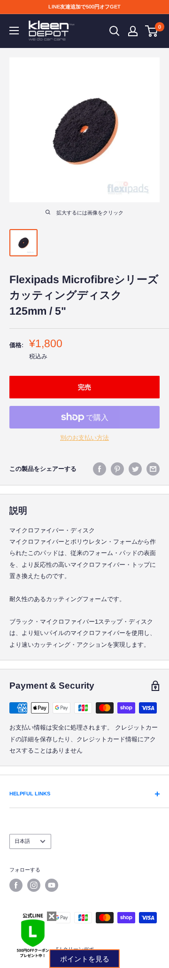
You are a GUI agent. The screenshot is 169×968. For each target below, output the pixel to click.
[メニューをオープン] (14, 30)
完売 (84, 387)
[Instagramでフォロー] (33, 885)
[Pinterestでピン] (117, 469)
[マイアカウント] (133, 31)
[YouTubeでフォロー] (51, 885)
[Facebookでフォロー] (16, 885)
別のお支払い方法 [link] (84, 437)
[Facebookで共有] (99, 469)
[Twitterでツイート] (135, 469)
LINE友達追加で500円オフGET (84, 6)
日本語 (22, 841)
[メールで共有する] (153, 469)
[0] (152, 31)
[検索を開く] (114, 31)
